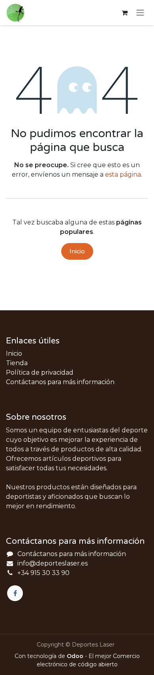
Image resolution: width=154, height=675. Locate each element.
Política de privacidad (39, 372)
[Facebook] (15, 593)
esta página (123, 174)
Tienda (17, 363)
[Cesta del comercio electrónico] (124, 13)
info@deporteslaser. (49, 563)
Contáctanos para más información (60, 382)
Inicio (77, 251)
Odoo (76, 656)
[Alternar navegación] (140, 13)
